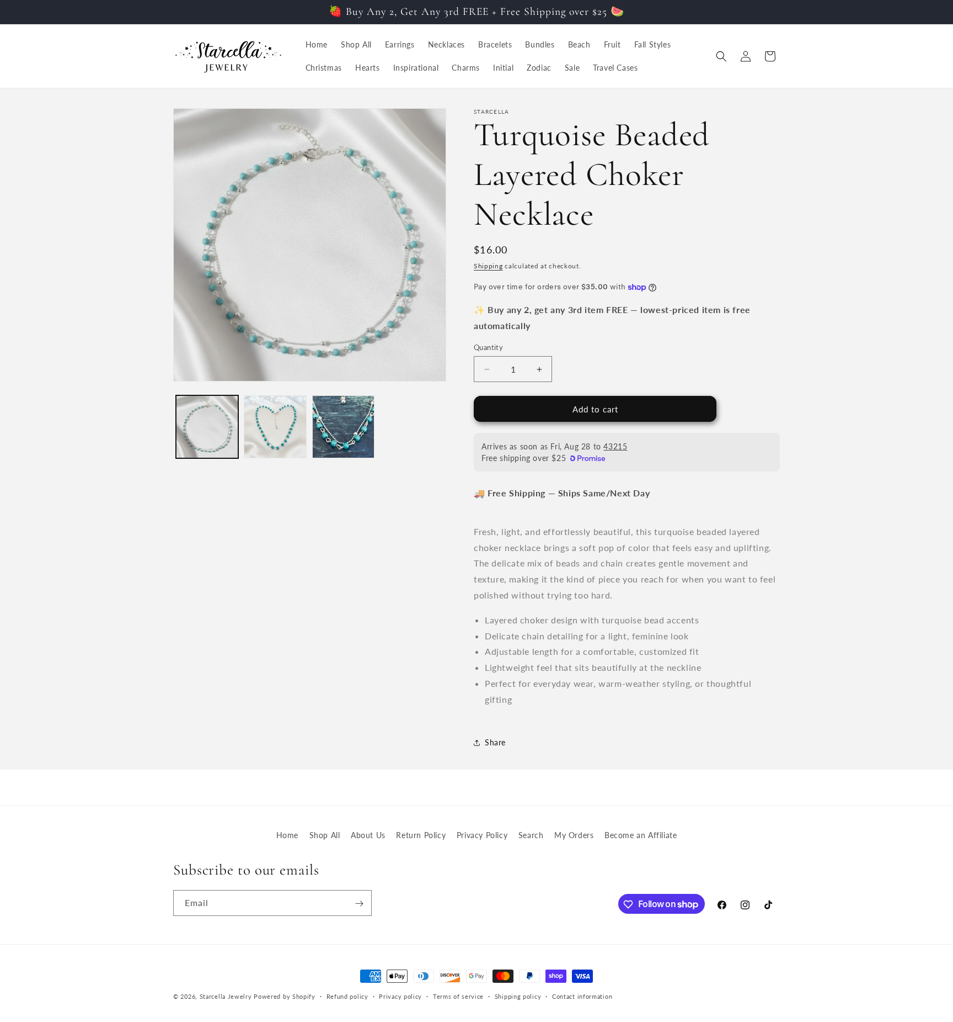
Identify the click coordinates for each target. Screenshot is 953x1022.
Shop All (324, 835)
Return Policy (421, 835)
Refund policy (347, 995)
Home (287, 835)
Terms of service (458, 995)
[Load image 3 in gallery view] (343, 426)
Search (531, 835)
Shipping (488, 266)
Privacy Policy (482, 835)
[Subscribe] (359, 904)
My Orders (573, 835)
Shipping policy (518, 995)
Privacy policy (400, 995)
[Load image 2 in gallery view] (275, 426)
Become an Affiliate (640, 835)
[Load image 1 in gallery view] (207, 426)
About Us (368, 835)
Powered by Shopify (284, 996)
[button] (721, 56)
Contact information (582, 995)
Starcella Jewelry (226, 996)
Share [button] (495, 742)
